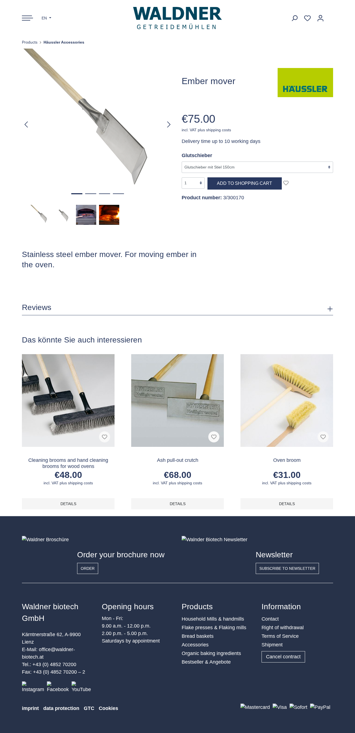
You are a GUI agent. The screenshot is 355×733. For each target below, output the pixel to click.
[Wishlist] (307, 18)
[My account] (320, 18)
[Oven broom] (286, 400)
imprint (30, 708)
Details (68, 504)
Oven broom (287, 460)
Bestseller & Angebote (206, 662)
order (88, 568)
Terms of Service (280, 636)
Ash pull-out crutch (177, 460)
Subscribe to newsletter (287, 568)
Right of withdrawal (283, 627)
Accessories (195, 645)
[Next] (169, 124)
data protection (61, 708)
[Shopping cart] (330, 16)
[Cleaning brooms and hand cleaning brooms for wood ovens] (68, 400)
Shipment (272, 645)
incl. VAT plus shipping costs (206, 130)
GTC (89, 708)
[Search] (294, 18)
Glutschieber (197, 155)
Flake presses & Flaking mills (214, 627)
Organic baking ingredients (211, 653)
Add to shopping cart (244, 183)
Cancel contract (283, 656)
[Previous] (26, 124)
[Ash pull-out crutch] (177, 400)
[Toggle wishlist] (286, 183)
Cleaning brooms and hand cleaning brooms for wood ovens (68, 463)
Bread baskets (198, 636)
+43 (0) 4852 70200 (54, 664)
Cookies (108, 708)
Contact (270, 619)
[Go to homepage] (177, 18)
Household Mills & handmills (213, 619)
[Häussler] (305, 82)
